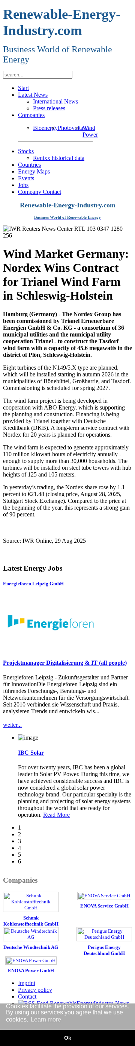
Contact (27, 996)
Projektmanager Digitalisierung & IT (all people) (65, 662)
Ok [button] (67, 1038)
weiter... (12, 725)
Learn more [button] (46, 1019)
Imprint (26, 983)
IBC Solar (31, 752)
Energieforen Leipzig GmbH (33, 583)
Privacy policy (35, 990)
